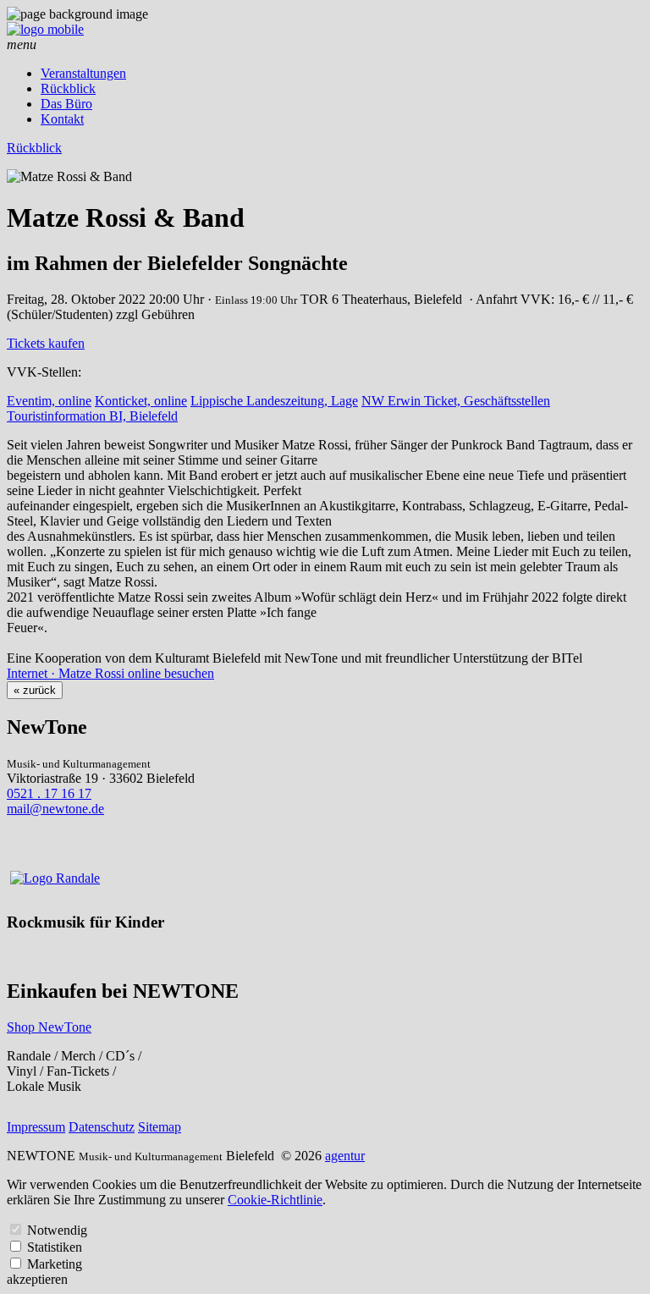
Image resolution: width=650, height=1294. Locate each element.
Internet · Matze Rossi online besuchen (110, 673)
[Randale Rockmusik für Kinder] (55, 878)
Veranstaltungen (83, 73)
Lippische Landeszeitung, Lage (274, 401)
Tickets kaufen (46, 343)
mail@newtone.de (55, 808)
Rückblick (68, 88)
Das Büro (66, 103)
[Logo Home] (45, 29)
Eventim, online (49, 401)
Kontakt (62, 119)
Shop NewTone (49, 1027)
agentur (345, 1155)
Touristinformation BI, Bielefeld (92, 416)
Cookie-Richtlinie (275, 1199)
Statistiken (54, 1247)
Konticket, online (141, 401)
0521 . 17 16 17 (49, 793)
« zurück (35, 690)
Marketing (54, 1264)
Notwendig (57, 1230)
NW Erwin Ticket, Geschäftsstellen (455, 401)
